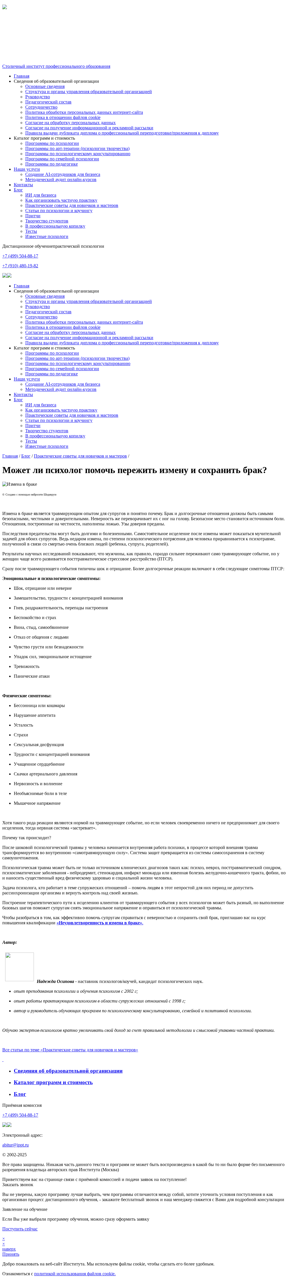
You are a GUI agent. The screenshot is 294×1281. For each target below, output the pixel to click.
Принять (10, 1254)
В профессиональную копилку (55, 226)
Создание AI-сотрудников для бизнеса (62, 174)
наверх (9, 1249)
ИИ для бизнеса (40, 195)
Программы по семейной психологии (62, 158)
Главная (21, 76)
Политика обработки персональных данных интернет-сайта (84, 112)
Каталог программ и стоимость (53, 1082)
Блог (18, 189)
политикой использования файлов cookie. (75, 1273)
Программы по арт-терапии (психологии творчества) (77, 148)
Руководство (37, 96)
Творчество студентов (46, 220)
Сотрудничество (41, 107)
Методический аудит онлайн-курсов (60, 179)
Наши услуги (27, 169)
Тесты (31, 231)
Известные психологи (46, 236)
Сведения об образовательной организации (68, 1071)
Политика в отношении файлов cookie (62, 117)
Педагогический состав (48, 101)
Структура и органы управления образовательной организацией (88, 91)
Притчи (32, 215)
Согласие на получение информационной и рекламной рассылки (89, 127)
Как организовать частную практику (61, 200)
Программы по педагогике (51, 164)
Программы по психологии (52, 143)
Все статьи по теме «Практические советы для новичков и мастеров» (70, 1049)
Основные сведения (45, 86)
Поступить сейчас (20, 1228)
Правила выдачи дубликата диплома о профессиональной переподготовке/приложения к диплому (122, 132)
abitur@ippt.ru (15, 1144)
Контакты (23, 184)
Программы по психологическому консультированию (77, 153)
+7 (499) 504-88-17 (20, 255)
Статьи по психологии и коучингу (58, 210)
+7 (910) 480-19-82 (20, 265)
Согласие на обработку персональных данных (70, 122)
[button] (147, 22)
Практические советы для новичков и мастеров (71, 205)
